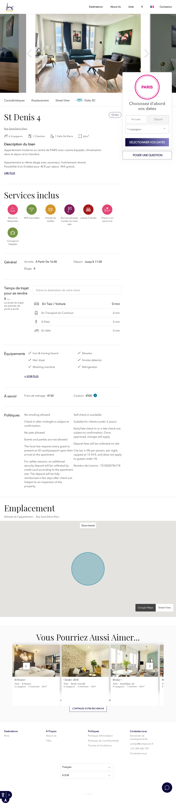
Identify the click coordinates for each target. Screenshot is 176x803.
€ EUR (65, 775)
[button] (9, 795)
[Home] (21, 7)
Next (149, 666)
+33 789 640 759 (139, 748)
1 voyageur (134, 129)
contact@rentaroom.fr (141, 743)
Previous (26, 666)
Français (66, 767)
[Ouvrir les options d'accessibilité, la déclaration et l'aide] (3, 794)
